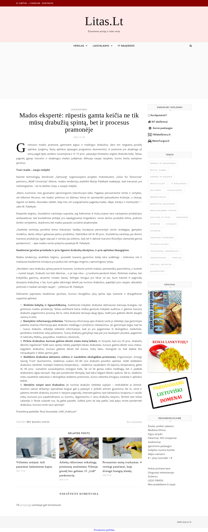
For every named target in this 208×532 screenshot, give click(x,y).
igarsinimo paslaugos (160, 446)
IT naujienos (126, 45)
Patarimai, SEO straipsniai (162, 438)
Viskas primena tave (159, 468)
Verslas (78, 45)
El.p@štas (21, 3)
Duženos (153, 476)
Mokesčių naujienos (162, 204)
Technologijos (159, 244)
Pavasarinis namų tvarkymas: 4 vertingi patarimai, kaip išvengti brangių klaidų (122, 467)
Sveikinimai (154, 442)
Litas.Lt (104, 21)
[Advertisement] (104, 73)
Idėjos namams (156, 454)
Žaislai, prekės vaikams (161, 426)
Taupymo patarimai (162, 237)
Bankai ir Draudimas (163, 163)
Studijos (171, 224)
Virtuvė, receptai (161, 264)
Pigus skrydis (155, 434)
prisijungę (25, 505)
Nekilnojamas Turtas (163, 210)
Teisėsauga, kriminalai (164, 251)
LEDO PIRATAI (155, 480)
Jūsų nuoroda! (160, 457)
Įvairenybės (79, 109)
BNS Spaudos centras (38, 421)
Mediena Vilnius (157, 430)
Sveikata (155, 231)
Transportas (158, 257)
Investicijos (157, 183)
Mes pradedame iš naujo (162, 484)
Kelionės (155, 190)
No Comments (134, 421)
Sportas (155, 224)
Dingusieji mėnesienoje (161, 472)
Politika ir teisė (160, 217)
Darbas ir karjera (161, 176)
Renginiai (182, 217)
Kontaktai (47, 3)
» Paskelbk (34, 3)
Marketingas (158, 197)
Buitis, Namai (158, 170)
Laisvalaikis (101, 45)
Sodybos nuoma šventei (161, 450)
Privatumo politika (104, 530)
